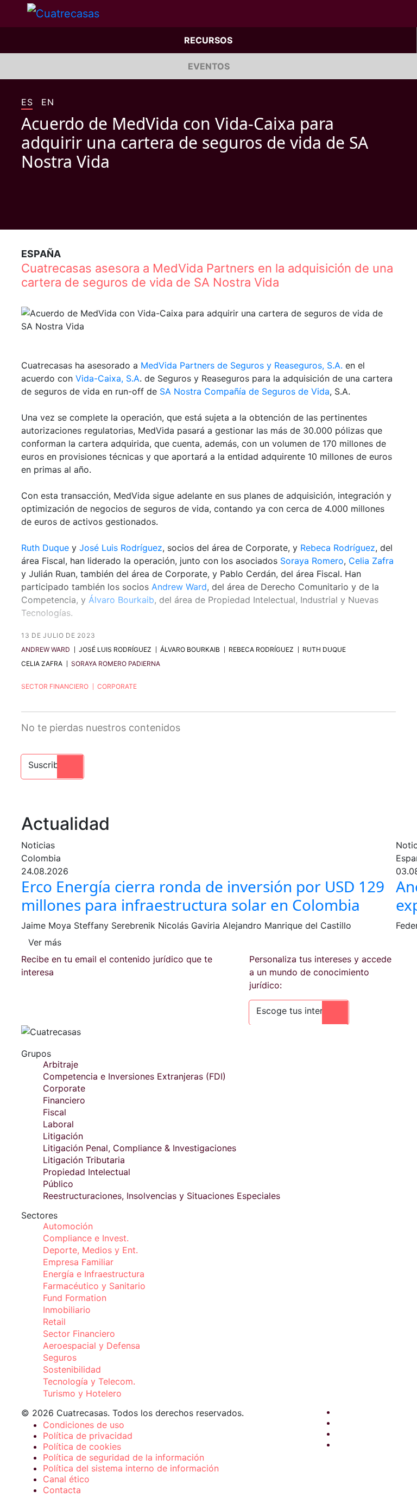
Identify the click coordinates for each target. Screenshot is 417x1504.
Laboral (58, 1124)
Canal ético (66, 1479)
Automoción (68, 1226)
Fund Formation (74, 1297)
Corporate (117, 686)
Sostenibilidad (72, 1369)
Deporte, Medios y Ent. (90, 1250)
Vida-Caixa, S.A (107, 378)
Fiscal (54, 1112)
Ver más (44, 942)
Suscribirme (52, 764)
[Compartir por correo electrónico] (87, 213)
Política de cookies (82, 1446)
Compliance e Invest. (86, 1238)
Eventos (209, 66)
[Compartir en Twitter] (46, 213)
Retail (54, 1321)
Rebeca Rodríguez (337, 547)
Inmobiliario (67, 1309)
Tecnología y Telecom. (89, 1381)
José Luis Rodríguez (120, 547)
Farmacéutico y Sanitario (94, 1285)
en (47, 102)
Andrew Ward (179, 586)
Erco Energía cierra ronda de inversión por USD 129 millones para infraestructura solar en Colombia (202, 895)
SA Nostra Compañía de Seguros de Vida (245, 391)
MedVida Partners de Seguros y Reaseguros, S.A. (243, 365)
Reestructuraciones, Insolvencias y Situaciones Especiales (161, 1195)
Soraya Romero (312, 560)
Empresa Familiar (78, 1262)
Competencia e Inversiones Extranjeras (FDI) (134, 1076)
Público (58, 1183)
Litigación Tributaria (84, 1160)
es (27, 102)
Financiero (64, 1100)
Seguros (60, 1357)
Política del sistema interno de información (131, 1468)
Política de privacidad (87, 1435)
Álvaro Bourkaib (121, 599)
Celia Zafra (371, 560)
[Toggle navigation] (13, 13)
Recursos (208, 40)
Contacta (62, 1489)
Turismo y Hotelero (82, 1393)
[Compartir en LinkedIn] (67, 213)
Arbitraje (60, 1064)
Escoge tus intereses (299, 1010)
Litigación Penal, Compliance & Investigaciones (139, 1148)
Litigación (63, 1136)
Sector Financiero (55, 686)
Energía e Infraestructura (93, 1274)
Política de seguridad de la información (123, 1457)
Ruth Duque (45, 547)
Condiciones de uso (83, 1424)
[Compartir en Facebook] (25, 213)
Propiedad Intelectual (86, 1171)
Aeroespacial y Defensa (91, 1345)
